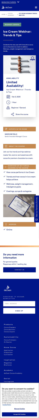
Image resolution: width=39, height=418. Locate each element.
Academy (8, 370)
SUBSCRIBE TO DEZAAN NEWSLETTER (13, 297)
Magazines (8, 363)
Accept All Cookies (19, 414)
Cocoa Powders (10, 327)
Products (8, 324)
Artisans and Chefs (10, 4)
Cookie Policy (6, 404)
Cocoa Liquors (9, 331)
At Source (8, 342)
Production (8, 352)
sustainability (11, 337)
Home (3, 14)
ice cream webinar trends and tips (28, 14)
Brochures (8, 365)
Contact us (19, 270)
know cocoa (10, 347)
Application (8, 350)
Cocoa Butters (9, 329)
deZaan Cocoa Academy (13, 373)
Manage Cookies (19, 409)
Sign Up (19, 311)
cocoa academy (11, 14)
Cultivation (8, 354)
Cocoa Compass (10, 340)
